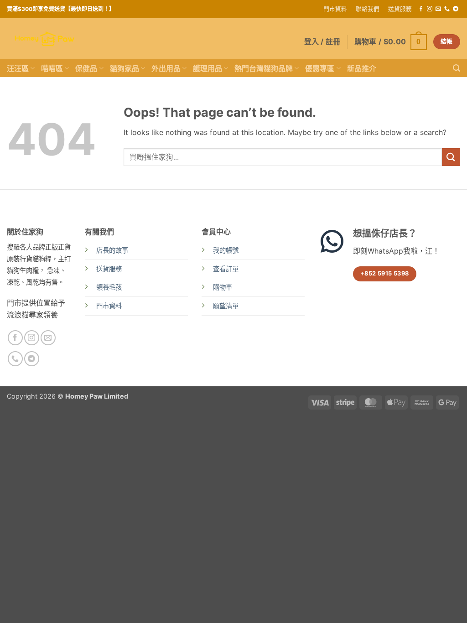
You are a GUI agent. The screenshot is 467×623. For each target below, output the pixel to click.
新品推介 (361, 68)
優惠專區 (319, 68)
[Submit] (451, 157)
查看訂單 (226, 269)
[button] (390, 41)
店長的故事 (112, 250)
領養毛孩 (109, 287)
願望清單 (226, 306)
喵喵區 (52, 68)
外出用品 (166, 68)
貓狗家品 (124, 68)
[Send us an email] (438, 9)
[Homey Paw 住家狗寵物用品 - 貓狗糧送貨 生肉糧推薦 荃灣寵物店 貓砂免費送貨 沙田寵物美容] (45, 39)
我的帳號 (226, 250)
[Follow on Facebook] (421, 9)
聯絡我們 (367, 8)
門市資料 (335, 8)
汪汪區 (18, 68)
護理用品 (207, 68)
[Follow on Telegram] (455, 9)
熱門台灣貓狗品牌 (263, 68)
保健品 (86, 68)
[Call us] (447, 9)
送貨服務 (400, 8)
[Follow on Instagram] (429, 9)
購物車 (222, 287)
